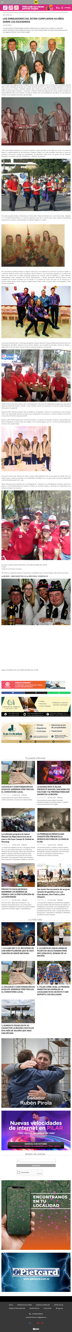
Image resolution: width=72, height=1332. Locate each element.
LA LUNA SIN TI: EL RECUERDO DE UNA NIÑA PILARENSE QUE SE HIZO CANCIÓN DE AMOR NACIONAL (17, 950)
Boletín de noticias (35, 1154)
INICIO (11, 1305)
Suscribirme (36, 1165)
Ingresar (60, 1308)
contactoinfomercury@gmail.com (36, 1317)
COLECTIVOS (47, 1308)
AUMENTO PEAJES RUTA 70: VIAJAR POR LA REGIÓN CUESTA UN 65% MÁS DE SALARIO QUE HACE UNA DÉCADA (17, 1029)
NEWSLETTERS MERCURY (17, 1308)
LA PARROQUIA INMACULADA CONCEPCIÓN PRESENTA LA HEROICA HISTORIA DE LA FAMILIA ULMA (52, 838)
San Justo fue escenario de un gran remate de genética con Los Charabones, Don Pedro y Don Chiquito (53, 893)
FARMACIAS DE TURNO (24, 1305)
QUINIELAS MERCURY (43, 1305)
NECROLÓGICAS (34, 1308)
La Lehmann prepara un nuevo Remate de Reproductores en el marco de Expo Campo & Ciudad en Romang (17, 838)
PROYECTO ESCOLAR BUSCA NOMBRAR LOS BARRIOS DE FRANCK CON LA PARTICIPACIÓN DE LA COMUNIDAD (17, 893)
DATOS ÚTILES (58, 1305)
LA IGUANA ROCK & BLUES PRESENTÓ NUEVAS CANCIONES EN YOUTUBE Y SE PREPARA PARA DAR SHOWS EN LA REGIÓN (53, 790)
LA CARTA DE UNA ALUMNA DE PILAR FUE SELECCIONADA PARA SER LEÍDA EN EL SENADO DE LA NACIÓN (52, 952)
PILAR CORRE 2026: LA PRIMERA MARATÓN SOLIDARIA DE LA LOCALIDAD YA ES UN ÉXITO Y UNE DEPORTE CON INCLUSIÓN (53, 991)
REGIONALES (7, 15)
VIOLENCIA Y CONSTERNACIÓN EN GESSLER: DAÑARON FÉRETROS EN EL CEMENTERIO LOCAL (17, 789)
